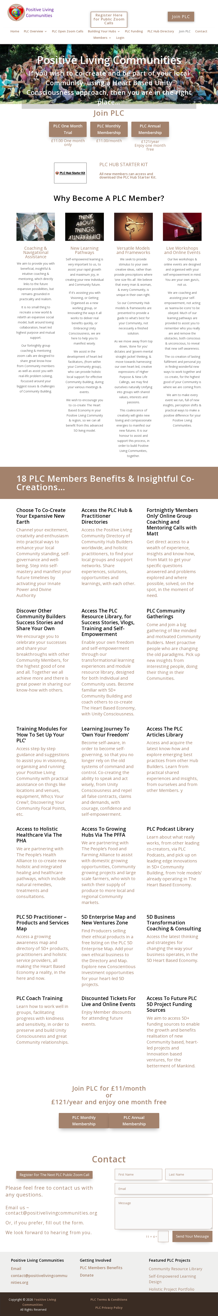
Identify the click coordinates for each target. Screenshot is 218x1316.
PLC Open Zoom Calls (67, 31)
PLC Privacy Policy (109, 1308)
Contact (201, 31)
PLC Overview (33, 31)
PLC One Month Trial (67, 129)
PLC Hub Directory (161, 31)
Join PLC (181, 16)
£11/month (128, 1088)
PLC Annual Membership (150, 129)
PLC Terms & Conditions (108, 1299)
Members (100, 38)
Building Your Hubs (102, 31)
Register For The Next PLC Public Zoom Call (54, 1174)
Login (120, 38)
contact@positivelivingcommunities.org (51, 1213)
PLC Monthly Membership (109, 129)
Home (14, 31)
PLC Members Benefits (101, 1267)
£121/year (67, 1102)
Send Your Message (192, 1236)
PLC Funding (134, 31)
